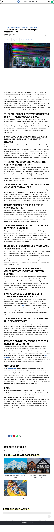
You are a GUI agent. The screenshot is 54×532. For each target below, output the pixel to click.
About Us (5, 520)
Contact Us (35, 520)
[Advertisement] (14, 16)
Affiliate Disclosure (28, 520)
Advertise (41, 520)
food (23, 305)
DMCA (45, 520)
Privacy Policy (20, 520)
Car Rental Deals (25, 40)
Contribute (10, 520)
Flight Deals (16, 40)
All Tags (49, 520)
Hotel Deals (8, 40)
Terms (15, 520)
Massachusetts (35, 40)
